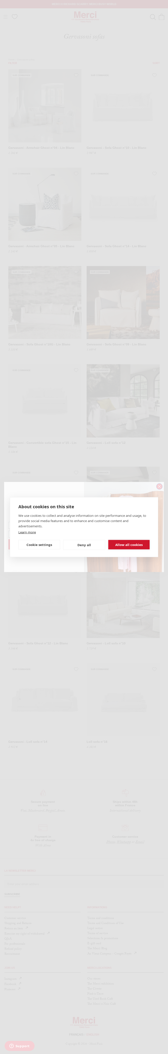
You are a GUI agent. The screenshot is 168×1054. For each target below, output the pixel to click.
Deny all (84, 545)
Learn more (27, 532)
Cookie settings (39, 544)
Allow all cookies (129, 544)
